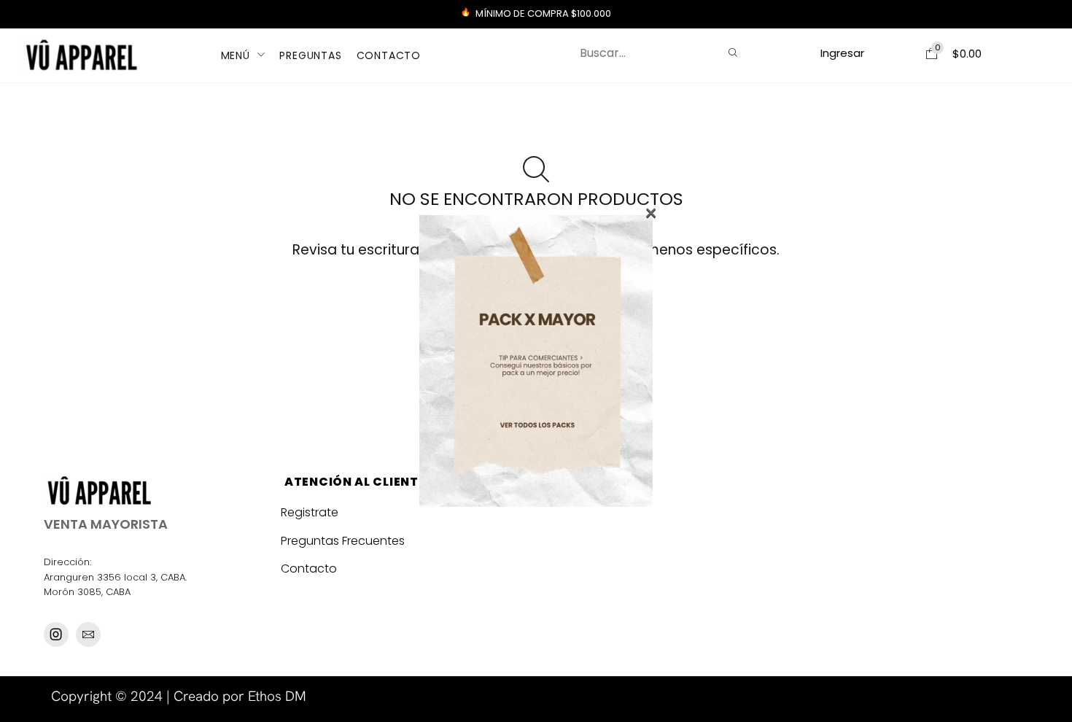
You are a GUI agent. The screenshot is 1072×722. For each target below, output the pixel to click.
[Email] (88, 634)
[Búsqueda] (733, 53)
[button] (842, 53)
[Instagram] (56, 634)
